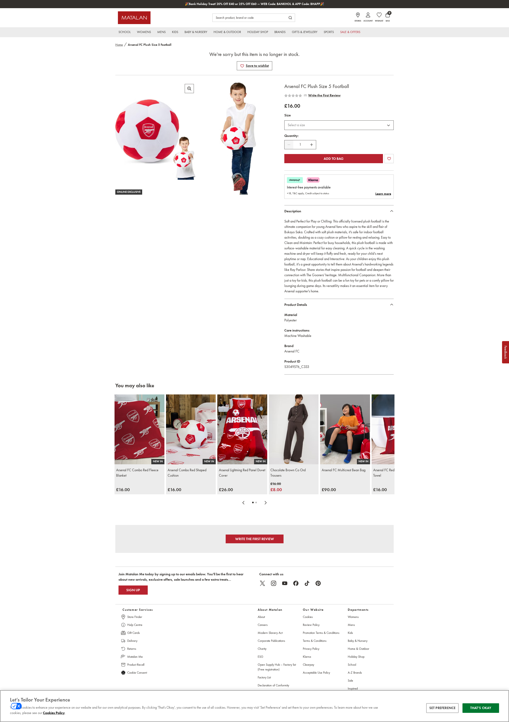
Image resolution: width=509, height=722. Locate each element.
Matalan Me (135, 657)
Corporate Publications (271, 641)
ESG (260, 657)
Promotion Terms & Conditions (321, 633)
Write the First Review (324, 95)
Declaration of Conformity (273, 685)
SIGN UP (133, 590)
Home (119, 45)
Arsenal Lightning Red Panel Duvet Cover (242, 473)
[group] (123, 490)
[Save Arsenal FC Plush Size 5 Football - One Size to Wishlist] (242, 66)
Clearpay (308, 664)
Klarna (307, 657)
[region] (254, 706)
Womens (353, 617)
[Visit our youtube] (285, 583)
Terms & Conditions (314, 641)
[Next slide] (265, 502)
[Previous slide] (243, 502)
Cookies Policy (54, 713)
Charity (262, 649)
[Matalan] (134, 17)
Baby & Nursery (357, 641)
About (261, 617)
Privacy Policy (311, 649)
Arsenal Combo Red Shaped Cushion (187, 473)
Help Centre (134, 625)
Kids (350, 633)
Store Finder (134, 617)
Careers (263, 625)
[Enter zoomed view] (189, 88)
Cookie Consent (137, 672)
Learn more (383, 194)
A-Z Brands (355, 672)
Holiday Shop (356, 657)
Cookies (308, 617)
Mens (351, 625)
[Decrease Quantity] (289, 144)
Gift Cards (133, 633)
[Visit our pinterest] (318, 583)
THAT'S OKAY (481, 708)
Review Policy (311, 625)
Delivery (132, 641)
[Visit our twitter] (262, 583)
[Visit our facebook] (296, 583)
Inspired (353, 688)
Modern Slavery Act (270, 633)
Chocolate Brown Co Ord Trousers (288, 473)
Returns (131, 649)
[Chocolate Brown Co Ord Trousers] (294, 429)
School (352, 664)
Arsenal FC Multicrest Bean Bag (343, 470)
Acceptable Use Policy (316, 672)
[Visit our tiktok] (307, 583)
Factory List (264, 677)
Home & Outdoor (358, 649)
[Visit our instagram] (273, 583)
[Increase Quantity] (311, 144)
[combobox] (339, 125)
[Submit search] (290, 18)
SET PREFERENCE (442, 708)
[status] (300, 144)
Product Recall (135, 664)
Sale (350, 680)
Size (287, 115)
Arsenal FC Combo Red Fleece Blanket (137, 473)
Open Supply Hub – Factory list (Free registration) (277, 667)
